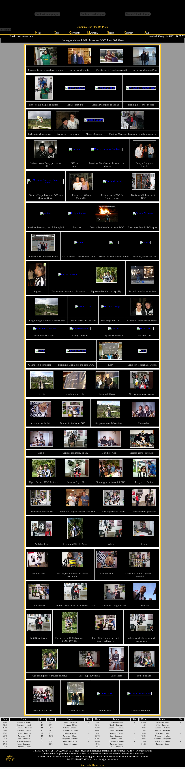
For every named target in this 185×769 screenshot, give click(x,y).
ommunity (74, 32)
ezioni (110, 32)
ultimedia (92, 32)
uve (146, 32)
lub (56, 32)
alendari (128, 32)
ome (38, 32)
